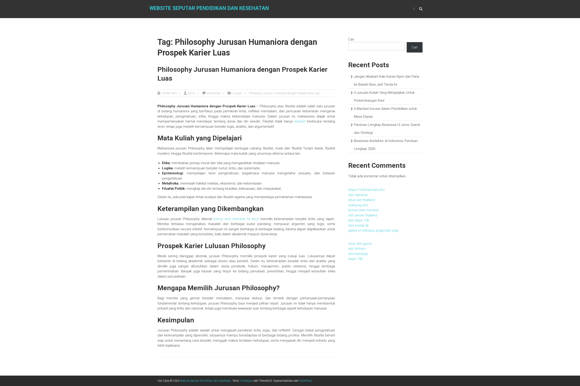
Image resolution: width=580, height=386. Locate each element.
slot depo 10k (358, 220)
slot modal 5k (358, 225)
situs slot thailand (361, 200)
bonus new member (363, 210)
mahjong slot (358, 205)
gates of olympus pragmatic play (373, 230)
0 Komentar (214, 93)
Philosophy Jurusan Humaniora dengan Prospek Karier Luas (284, 93)
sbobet (299, 121)
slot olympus (358, 195)
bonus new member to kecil (236, 219)
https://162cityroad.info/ (366, 190)
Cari (351, 39)
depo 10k (355, 259)
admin (192, 93)
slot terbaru (357, 249)
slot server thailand (362, 215)
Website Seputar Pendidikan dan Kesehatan (209, 8)
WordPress (305, 380)
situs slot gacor (360, 244)
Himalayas (246, 380)
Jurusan (237, 93)
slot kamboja (358, 254)
